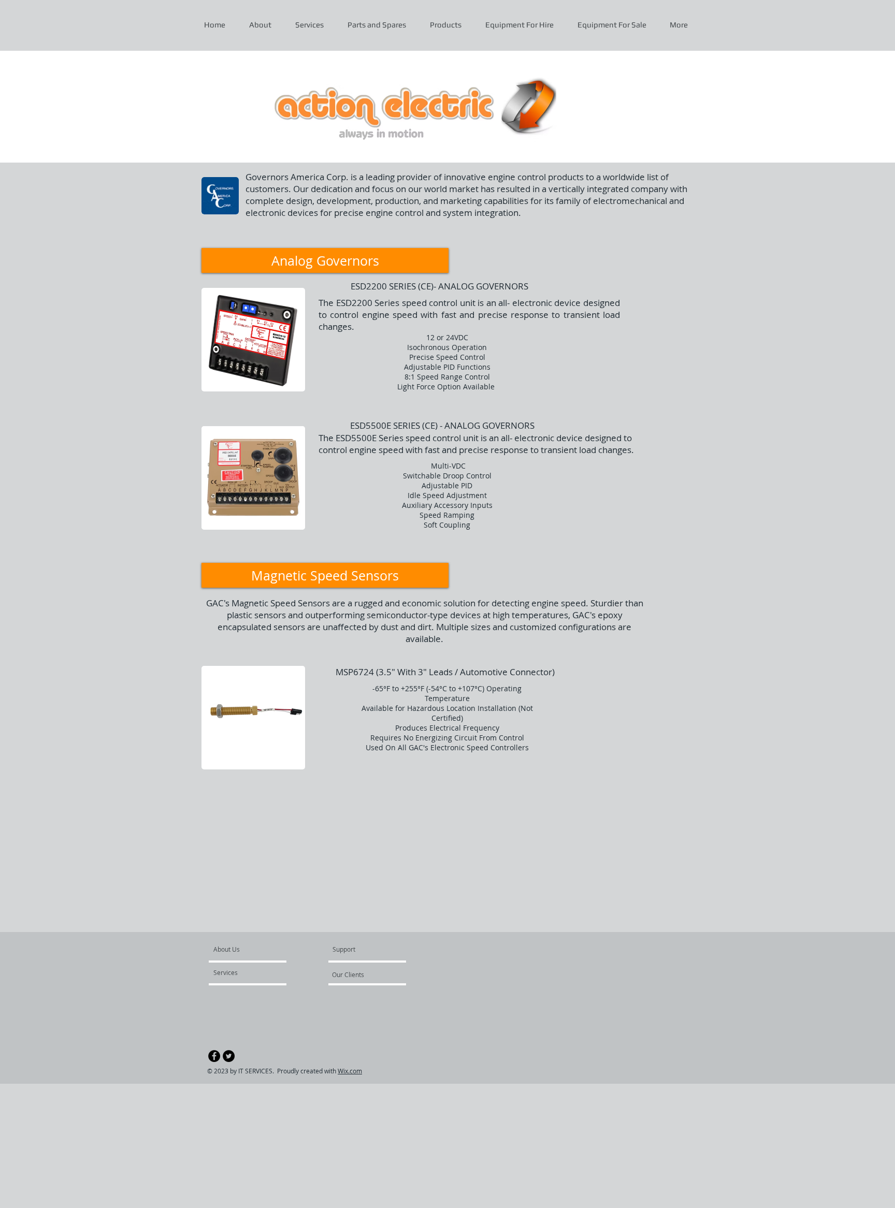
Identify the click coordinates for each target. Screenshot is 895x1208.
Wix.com (350, 1071)
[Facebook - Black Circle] (214, 1056)
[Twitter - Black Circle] (229, 1056)
